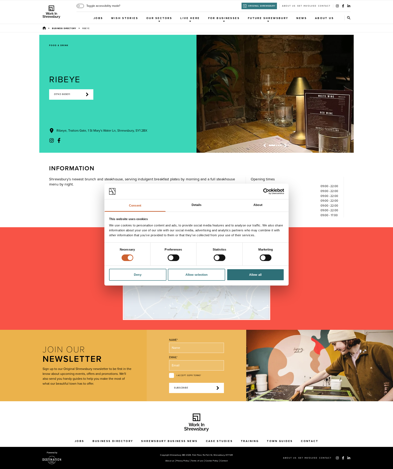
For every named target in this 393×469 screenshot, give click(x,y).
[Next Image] (285, 145)
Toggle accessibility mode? (103, 6)
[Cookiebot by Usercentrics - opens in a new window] (266, 191)
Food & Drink (58, 45)
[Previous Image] (264, 145)
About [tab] (257, 205)
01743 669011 (62, 94)
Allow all (255, 274)
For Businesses (224, 18)
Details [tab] (197, 205)
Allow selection (196, 274)
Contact (324, 6)
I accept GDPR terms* (188, 375)
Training (250, 441)
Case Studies (219, 441)
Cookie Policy (211, 461)
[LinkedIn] (348, 6)
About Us (324, 18)
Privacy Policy (182, 461)
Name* (173, 340)
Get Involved (306, 6)
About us (289, 6)
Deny (137, 274)
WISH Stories (124, 18)
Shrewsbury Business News (169, 441)
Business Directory (64, 28)
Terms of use (197, 461)
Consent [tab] (135, 205)
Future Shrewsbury (268, 18)
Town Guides (280, 441)
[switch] (173, 257)
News (301, 18)
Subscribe (181, 387)
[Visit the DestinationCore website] (52, 458)
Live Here (190, 18)
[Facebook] (343, 6)
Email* (173, 357)
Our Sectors (159, 18)
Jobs (98, 18)
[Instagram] (337, 6)
